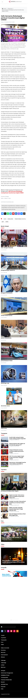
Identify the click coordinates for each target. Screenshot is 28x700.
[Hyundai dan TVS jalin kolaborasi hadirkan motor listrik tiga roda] (14, 373)
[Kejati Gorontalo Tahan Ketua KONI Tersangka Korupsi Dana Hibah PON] (4, 497)
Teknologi (3, 662)
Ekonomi (10, 8)
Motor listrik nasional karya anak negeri (13, 615)
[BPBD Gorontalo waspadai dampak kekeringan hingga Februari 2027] (4, 509)
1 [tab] (10, 542)
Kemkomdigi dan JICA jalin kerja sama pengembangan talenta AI (11, 269)
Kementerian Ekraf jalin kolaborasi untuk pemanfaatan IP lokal (11, 360)
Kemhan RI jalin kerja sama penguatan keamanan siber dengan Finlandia (14, 247)
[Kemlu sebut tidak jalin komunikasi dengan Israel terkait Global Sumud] (14, 306)
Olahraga (3, 660)
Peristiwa (3, 650)
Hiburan (3, 657)
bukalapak (10, 218)
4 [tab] (16, 542)
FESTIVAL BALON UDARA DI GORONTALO (11, 538)
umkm (6, 221)
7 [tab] (17, 566)
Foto (2, 521)
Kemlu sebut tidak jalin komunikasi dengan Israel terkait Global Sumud (14, 314)
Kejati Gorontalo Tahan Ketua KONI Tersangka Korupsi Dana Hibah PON (16, 496)
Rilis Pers (3, 667)
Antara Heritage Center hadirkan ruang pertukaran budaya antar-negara (11, 490)
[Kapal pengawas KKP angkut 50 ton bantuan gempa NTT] (4, 445)
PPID (2, 689)
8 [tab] (19, 566)
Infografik (3, 567)
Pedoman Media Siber (6, 679)
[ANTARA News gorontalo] (15, 1)
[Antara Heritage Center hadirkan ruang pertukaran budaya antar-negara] (14, 481)
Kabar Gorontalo (5, 647)
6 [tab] (15, 566)
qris (3, 221)
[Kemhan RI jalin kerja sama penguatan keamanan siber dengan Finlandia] (14, 238)
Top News (4, 469)
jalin (5, 218)
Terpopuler (4, 433)
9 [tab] (20, 566)
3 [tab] (14, 542)
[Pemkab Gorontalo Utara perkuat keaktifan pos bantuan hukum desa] (4, 503)
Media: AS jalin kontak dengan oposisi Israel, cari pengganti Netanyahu (13, 292)
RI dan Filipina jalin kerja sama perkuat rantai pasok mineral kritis (13, 337)
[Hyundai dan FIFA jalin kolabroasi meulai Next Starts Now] (14, 418)
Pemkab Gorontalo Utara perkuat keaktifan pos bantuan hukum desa (17, 503)
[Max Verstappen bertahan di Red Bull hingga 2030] (4, 515)
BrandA (3, 682)
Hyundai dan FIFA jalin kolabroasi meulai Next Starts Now (13, 427)
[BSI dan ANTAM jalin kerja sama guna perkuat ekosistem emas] (14, 396)
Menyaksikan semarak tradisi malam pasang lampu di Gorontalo (13, 561)
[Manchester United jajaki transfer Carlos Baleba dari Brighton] (4, 464)
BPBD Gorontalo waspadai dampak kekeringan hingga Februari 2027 (16, 509)
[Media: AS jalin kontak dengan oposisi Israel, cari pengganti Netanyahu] (14, 283)
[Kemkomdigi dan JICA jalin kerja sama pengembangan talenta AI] (14, 260)
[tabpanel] (14, 533)
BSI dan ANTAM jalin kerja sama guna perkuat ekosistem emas (13, 405)
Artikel (2, 665)
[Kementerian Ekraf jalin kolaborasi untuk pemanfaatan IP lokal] (14, 351)
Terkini (2, 635)
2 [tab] (12, 542)
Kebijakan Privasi (5, 675)
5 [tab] (18, 542)
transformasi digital (20, 218)
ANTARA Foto (4, 684)
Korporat (3, 686)
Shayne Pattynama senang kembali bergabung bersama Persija (16, 451)
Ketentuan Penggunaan (7, 672)
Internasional (4, 654)
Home (4, 8)
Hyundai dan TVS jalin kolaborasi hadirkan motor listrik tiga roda (14, 382)
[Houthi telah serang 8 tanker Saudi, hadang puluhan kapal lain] (4, 439)
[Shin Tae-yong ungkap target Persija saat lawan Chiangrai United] (4, 458)
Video (2, 544)
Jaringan (3, 670)
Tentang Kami (4, 677)
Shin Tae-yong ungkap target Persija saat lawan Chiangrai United (16, 458)
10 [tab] (22, 566)
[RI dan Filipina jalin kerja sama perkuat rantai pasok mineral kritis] (14, 328)
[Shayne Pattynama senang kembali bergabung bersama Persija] (4, 451)
